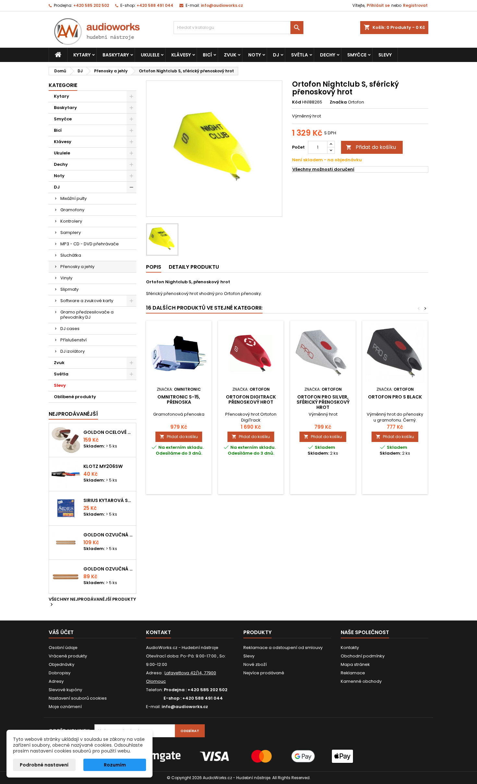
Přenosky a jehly (77, 266)
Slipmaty (69, 289)
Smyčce (356, 55)
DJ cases (70, 328)
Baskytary (116, 55)
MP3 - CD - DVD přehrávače (89, 244)
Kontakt (158, 632)
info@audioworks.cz (222, 5)
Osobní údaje (63, 647)
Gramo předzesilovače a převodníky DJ (87, 314)
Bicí (207, 55)
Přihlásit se (378, 5)
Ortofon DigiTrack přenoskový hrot (251, 399)
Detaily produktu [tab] (194, 267)
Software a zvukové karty (86, 301)
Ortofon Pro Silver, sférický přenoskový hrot (323, 402)
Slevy (385, 55)
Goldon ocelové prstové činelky (108, 432)
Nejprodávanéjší (73, 414)
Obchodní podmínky (363, 656)
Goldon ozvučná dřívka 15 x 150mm (108, 568)
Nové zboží (255, 664)
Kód (296, 102)
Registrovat (415, 5)
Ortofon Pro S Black (395, 397)
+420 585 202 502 (91, 5)
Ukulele (150, 55)
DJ (276, 55)
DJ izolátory (72, 351)
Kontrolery (71, 221)
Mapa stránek (355, 664)
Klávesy (181, 55)
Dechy (327, 55)
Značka (338, 102)
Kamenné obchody (361, 681)
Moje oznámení (65, 707)
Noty (254, 55)
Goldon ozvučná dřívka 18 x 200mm (108, 534)
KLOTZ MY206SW (103, 466)
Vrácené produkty (68, 656)
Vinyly (66, 278)
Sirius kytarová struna (108, 500)
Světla (299, 55)
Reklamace (353, 673)
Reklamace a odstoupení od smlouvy (283, 647)
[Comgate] (238, 756)
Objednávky (61, 664)
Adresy (56, 681)
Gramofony (72, 210)
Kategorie (63, 85)
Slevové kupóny (65, 690)
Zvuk (230, 55)
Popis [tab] (153, 267)
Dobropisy (59, 673)
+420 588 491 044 (155, 5)
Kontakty (350, 647)
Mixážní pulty (73, 198)
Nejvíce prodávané (263, 673)
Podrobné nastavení (44, 765)
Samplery (70, 232)
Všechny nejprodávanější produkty (92, 602)
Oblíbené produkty (75, 397)
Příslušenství (73, 340)
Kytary (82, 55)
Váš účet (61, 632)
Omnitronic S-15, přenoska (178, 399)
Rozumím (115, 765)
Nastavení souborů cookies (78, 698)
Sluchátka (70, 255)
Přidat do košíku (371, 147)
